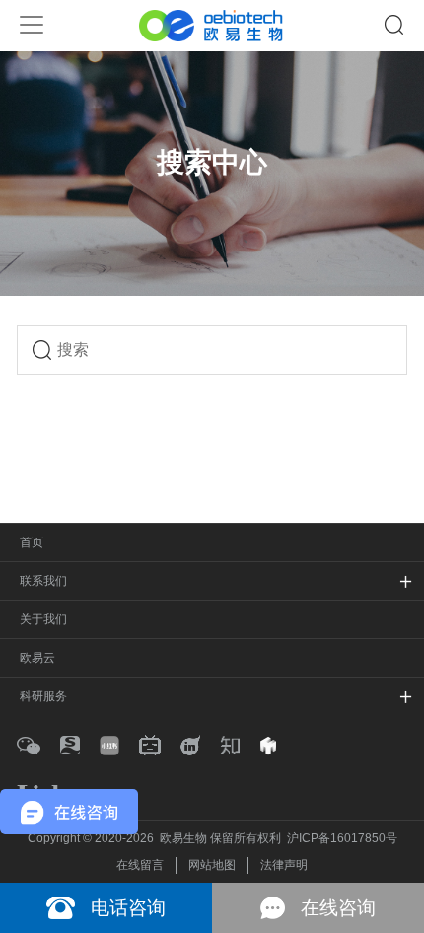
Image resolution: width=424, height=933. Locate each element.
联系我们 (43, 581)
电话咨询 (128, 907)
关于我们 (43, 619)
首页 (31, 542)
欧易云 (37, 658)
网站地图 (212, 865)
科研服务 (43, 696)
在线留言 (140, 865)
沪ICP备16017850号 (342, 838)
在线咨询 (338, 907)
